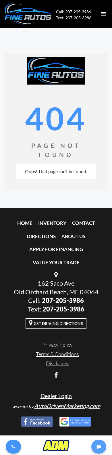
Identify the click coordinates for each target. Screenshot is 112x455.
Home (24, 223)
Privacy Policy (57, 344)
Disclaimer (57, 363)
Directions (41, 236)
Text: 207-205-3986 (73, 17)
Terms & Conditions (57, 354)
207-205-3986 (63, 300)
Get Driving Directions (58, 323)
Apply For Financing (56, 249)
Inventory (52, 223)
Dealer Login (56, 395)
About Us (73, 236)
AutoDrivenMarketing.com (67, 405)
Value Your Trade (56, 262)
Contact (83, 223)
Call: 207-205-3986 (73, 11)
